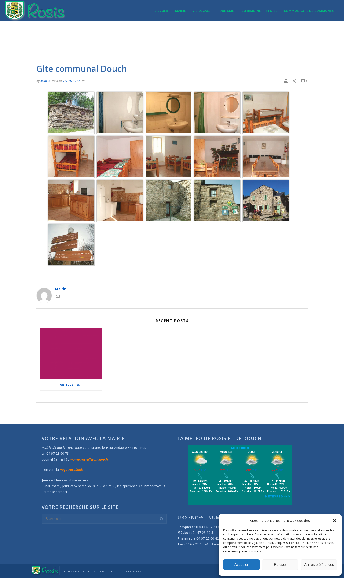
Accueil (161, 10)
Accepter (241, 565)
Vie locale (201, 10)
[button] (334, 520)
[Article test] (71, 353)
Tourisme (225, 10)
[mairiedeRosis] (46, 570)
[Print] (286, 81)
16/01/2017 (71, 80)
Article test (71, 385)
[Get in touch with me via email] (58, 296)
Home (235, 47)
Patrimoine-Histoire (259, 10)
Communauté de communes (309, 10)
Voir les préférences (319, 565)
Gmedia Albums (254, 47)
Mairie (180, 10)
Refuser (280, 565)
